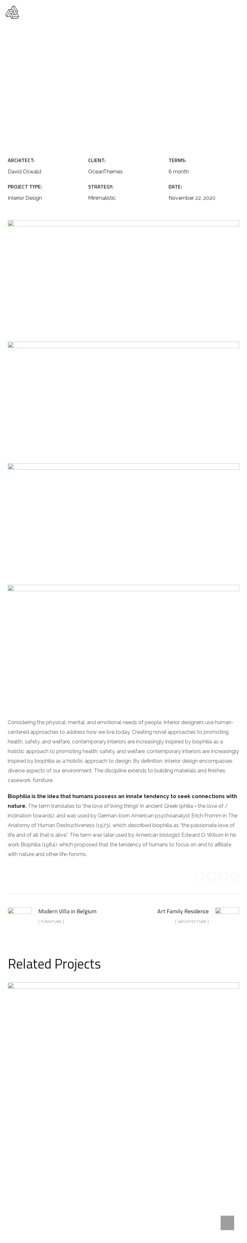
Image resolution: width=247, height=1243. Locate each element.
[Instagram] (235, 876)
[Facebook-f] (211, 876)
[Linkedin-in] (223, 876)
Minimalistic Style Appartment (124, 1091)
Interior (143, 1106)
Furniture (122, 87)
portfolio (89, 87)
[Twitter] (200, 876)
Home (61, 87)
